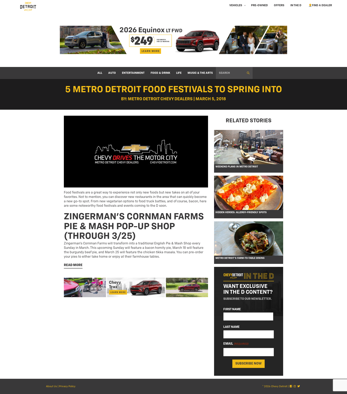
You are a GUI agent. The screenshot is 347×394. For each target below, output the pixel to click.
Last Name (231, 326)
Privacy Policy (67, 386)
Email (235, 343)
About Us (51, 386)
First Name (232, 309)
